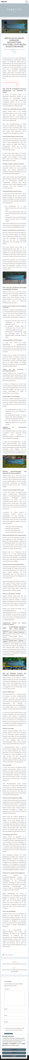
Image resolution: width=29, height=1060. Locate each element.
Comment (7, 989)
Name (6, 1009)
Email (6, 1015)
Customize (14, 1049)
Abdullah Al (12, 58)
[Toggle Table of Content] (16, 84)
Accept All (14, 1056)
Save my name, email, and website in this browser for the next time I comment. (14, 1029)
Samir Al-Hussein (18, 49)
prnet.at (4, 1)
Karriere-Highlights (8, 955)
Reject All (14, 1052)
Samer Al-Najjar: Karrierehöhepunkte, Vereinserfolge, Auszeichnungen (14, 969)
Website (6, 1021)
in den (21, 415)
